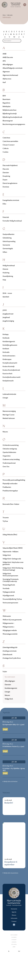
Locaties (14, 944)
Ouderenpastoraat (9, 463)
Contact (14, 921)
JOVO (5, 310)
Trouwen (6, 517)
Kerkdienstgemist (9, 341)
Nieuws (5, 432)
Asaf (4, 82)
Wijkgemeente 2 (8, 627)
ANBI (4, 54)
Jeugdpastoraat (8, 314)
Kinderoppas (7, 359)
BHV (4, 96)
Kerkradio (6, 352)
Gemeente (6, 245)
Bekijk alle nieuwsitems (11, 873)
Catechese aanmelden (10, 141)
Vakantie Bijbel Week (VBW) (13, 548)
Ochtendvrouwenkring (11, 445)
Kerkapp (6, 334)
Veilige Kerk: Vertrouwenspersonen (10, 574)
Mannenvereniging (9, 411)
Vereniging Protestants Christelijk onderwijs (11, 580)
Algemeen (6, 71)
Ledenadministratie (9, 394)
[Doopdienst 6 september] (14, 839)
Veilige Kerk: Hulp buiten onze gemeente (13, 563)
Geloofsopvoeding (9, 241)
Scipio (5, 671)
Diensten (6, 172)
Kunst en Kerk (7, 373)
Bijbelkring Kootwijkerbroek (12, 117)
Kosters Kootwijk (8, 366)
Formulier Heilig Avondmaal (12, 221)
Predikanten (7, 487)
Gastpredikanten (8, 234)
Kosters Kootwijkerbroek (11, 370)
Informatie (9, 15)
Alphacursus (7, 79)
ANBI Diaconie (8, 57)
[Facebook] (14, 924)
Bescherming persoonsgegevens (14, 124)
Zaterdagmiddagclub (10, 647)
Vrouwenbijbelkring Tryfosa (12, 599)
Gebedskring (7, 238)
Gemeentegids (8, 248)
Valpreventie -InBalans (10, 551)
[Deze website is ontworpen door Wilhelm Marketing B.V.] (8, 951)
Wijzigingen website (10, 630)
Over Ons (6, 466)
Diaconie (6, 169)
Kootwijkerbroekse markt (11, 377)
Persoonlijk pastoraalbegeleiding (14, 480)
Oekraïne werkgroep (10, 449)
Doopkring (6, 176)
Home (4, 15)
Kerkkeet (6, 348)
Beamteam (6, 99)
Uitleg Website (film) (10, 534)
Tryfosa (5, 521)
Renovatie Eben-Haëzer (11, 504)
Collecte (6, 148)
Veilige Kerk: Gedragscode (12, 559)
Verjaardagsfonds (9, 585)
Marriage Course (8, 415)
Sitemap (14, 939)
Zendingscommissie (10, 651)
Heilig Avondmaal (9, 265)
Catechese (6, 138)
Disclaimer (14, 935)
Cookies (5, 152)
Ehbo (4, 204)
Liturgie (5, 398)
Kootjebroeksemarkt (10, 363)
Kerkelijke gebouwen (10, 345)
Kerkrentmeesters (9, 356)
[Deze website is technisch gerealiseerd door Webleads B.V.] (19, 951)
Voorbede (6, 588)
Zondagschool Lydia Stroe (12, 658)
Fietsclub (6, 217)
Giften (5, 252)
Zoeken (14, 942)
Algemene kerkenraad (10, 75)
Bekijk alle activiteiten (11, 781)
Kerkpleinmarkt (8, 381)
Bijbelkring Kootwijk (10, 113)
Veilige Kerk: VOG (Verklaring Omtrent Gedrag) (13, 569)
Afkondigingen (8, 64)
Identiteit (6, 297)
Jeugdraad (6, 317)
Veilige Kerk (7, 555)
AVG (4, 61)
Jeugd (5, 729)
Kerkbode (6, 338)
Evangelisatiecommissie (11, 200)
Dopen (5, 180)
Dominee (6, 187)
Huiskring (6, 273)
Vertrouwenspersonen (10, 603)
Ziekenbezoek (7, 654)
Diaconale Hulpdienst (10, 165)
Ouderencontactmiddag (11, 459)
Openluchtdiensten (9, 452)
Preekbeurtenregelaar (10, 491)
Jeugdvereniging (8, 321)
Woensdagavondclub (10, 634)
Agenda (14, 912)
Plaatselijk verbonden (10, 483)
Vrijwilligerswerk (8, 595)
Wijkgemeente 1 (8, 623)
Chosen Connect (8, 145)
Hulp (4, 280)
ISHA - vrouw (7, 293)
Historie (5, 269)
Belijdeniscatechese (9, 110)
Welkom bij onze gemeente (12, 620)
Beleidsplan (7, 106)
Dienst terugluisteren (10, 183)
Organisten (7, 456)
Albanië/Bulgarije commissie (12, 68)
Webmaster (7, 616)
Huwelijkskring (8, 276)
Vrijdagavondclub (9, 592)
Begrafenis (6, 103)
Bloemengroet (8, 121)
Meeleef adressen (9, 418)
